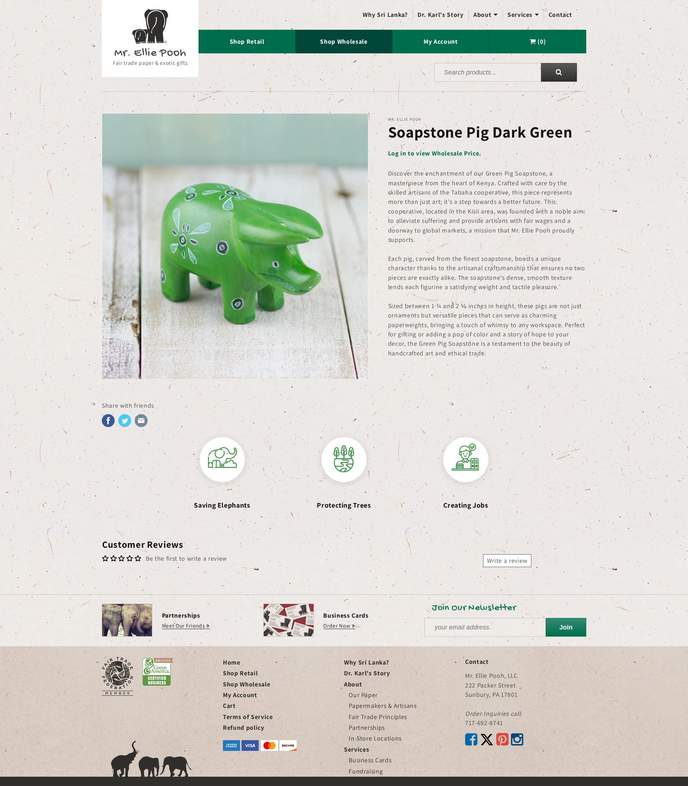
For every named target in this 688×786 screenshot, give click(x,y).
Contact (560, 14)
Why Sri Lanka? (385, 14)
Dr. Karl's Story (440, 14)
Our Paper (363, 695)
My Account (441, 41)
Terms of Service (248, 717)
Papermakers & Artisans (383, 705)
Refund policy (243, 727)
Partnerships (367, 727)
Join (566, 627)
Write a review (507, 560)
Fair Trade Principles (378, 717)
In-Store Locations (375, 738)
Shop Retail (247, 41)
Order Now (336, 625)
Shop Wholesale (343, 41)
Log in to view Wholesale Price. (434, 153)
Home (231, 662)
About (485, 14)
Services (523, 14)
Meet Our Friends (183, 625)
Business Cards (370, 760)
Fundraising (366, 771)
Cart (229, 705)
